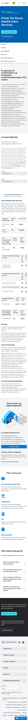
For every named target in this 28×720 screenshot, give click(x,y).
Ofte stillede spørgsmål (7, 58)
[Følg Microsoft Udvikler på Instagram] (19, 642)
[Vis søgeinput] (18, 3)
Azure (7, 3)
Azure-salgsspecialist (15, 165)
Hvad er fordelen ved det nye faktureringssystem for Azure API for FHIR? (12, 579)
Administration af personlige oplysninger (12, 712)
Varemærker (24, 707)
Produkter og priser (8, 655)
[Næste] (25, 195)
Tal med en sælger (14, 446)
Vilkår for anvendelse (22, 710)
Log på (24, 3)
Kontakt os (24, 712)
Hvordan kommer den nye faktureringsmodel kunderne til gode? (12, 588)
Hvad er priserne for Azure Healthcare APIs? (11, 563)
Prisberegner (5, 502)
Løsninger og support (9, 661)
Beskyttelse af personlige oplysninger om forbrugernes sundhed (14, 698)
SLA (2, 519)
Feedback (5, 715)
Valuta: (3, 179)
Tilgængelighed (23, 702)
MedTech (9, 103)
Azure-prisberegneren (21, 162)
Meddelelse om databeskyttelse (13, 707)
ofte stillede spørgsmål (7, 168)
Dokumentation (6, 535)
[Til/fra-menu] (2, 3)
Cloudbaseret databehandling (11, 680)
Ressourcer (4, 54)
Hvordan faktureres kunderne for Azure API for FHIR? (12, 570)
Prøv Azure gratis (7, 36)
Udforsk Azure (7, 648)
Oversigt (3, 44)
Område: (3, 171)
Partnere (5, 668)
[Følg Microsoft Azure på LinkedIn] (23, 642)
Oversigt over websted (13, 715)
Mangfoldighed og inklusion (13, 702)
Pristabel (3, 47)
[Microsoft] (14, 3)
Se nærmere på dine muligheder (10, 461)
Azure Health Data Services (8, 61)
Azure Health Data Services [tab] (13, 194)
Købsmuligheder (5, 51)
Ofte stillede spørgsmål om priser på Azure (12, 555)
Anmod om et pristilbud (8, 32)
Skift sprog (3, 686)
